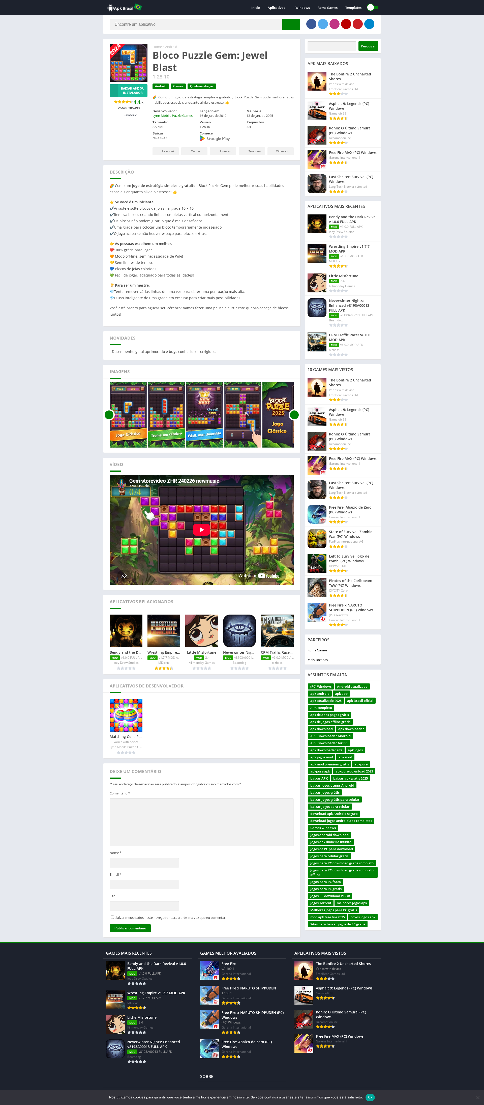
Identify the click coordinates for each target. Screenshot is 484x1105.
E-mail (115, 874)
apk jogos (355, 750)
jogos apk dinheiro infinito (330, 842)
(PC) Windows (320, 686)
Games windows (323, 827)
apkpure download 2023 (354, 771)
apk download (321, 729)
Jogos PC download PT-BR (330, 896)
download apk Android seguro (334, 813)
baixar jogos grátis (325, 792)
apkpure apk (320, 771)
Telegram (255, 151)
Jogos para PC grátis (326, 889)
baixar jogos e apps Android (332, 785)
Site (112, 896)
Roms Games (328, 7)
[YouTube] (346, 24)
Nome (116, 852)
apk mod (345, 757)
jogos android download (329, 835)
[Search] (291, 24)
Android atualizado (352, 686)
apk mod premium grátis (329, 764)
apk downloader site (326, 750)
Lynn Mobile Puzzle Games (173, 115)
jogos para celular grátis (329, 856)
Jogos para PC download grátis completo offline (342, 872)
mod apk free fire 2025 (327, 917)
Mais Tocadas (318, 659)
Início (255, 7)
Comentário (120, 793)
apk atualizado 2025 (326, 700)
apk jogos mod (321, 757)
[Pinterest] (358, 24)
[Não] (477, 1097)
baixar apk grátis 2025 (350, 778)
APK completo (321, 707)
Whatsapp (282, 151)
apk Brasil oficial (360, 700)
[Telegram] (369, 24)
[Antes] (109, 415)
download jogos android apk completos (341, 820)
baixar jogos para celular (330, 806)
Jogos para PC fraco (325, 881)
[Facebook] (311, 24)
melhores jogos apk (352, 903)
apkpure (361, 764)
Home (157, 46)
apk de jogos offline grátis (330, 722)
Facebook (168, 151)
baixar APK (319, 778)
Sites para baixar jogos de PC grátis (337, 924)
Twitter (195, 151)
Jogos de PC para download (331, 849)
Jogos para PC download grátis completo (342, 863)
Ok (370, 1097)
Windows (302, 7)
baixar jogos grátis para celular (334, 799)
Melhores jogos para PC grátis (333, 910)
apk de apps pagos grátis (329, 714)
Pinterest (226, 151)
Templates (353, 7)
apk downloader (351, 729)
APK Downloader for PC (328, 743)
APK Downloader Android (330, 736)
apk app (341, 693)
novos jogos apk (362, 917)
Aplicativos (276, 7)
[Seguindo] (294, 415)
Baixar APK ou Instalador (132, 90)
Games (178, 86)
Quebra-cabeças (202, 86)
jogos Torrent (320, 903)
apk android (319, 693)
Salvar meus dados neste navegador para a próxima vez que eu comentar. (170, 917)
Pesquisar (368, 46)
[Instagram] (334, 24)
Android (171, 46)
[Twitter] (323, 24)
